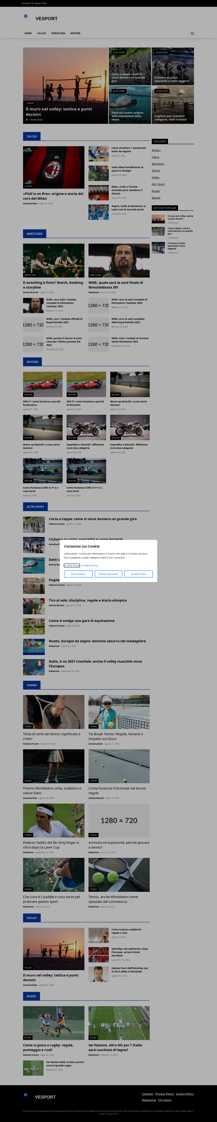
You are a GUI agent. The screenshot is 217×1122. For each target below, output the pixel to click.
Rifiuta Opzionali (108, 574)
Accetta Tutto (138, 574)
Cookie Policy (72, 565)
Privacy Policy (90, 565)
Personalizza (78, 574)
